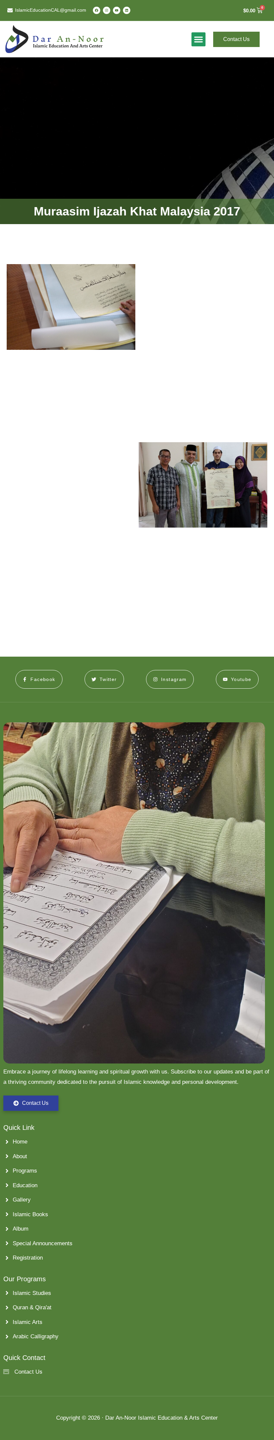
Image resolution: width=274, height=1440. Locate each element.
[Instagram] (106, 10)
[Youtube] (116, 10)
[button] (198, 39)
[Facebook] (96, 10)
